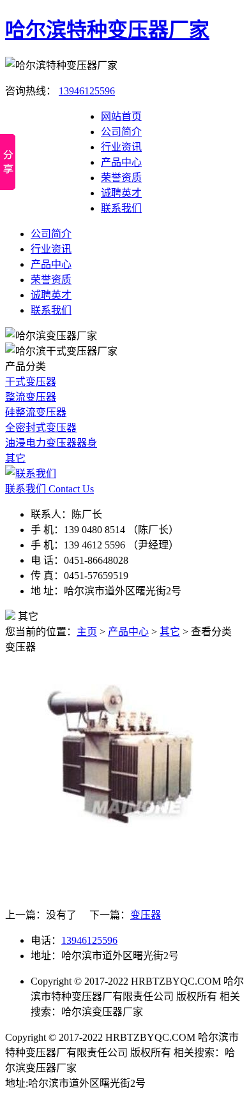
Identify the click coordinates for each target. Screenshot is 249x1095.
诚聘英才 (121, 192)
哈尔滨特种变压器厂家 (107, 29)
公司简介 (121, 131)
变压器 (145, 914)
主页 (87, 631)
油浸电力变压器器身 (51, 442)
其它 (15, 458)
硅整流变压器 (35, 412)
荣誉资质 (121, 177)
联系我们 (121, 208)
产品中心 (121, 162)
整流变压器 (30, 397)
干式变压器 (30, 381)
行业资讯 (121, 147)
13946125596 (87, 90)
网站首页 (121, 116)
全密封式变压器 (41, 427)
